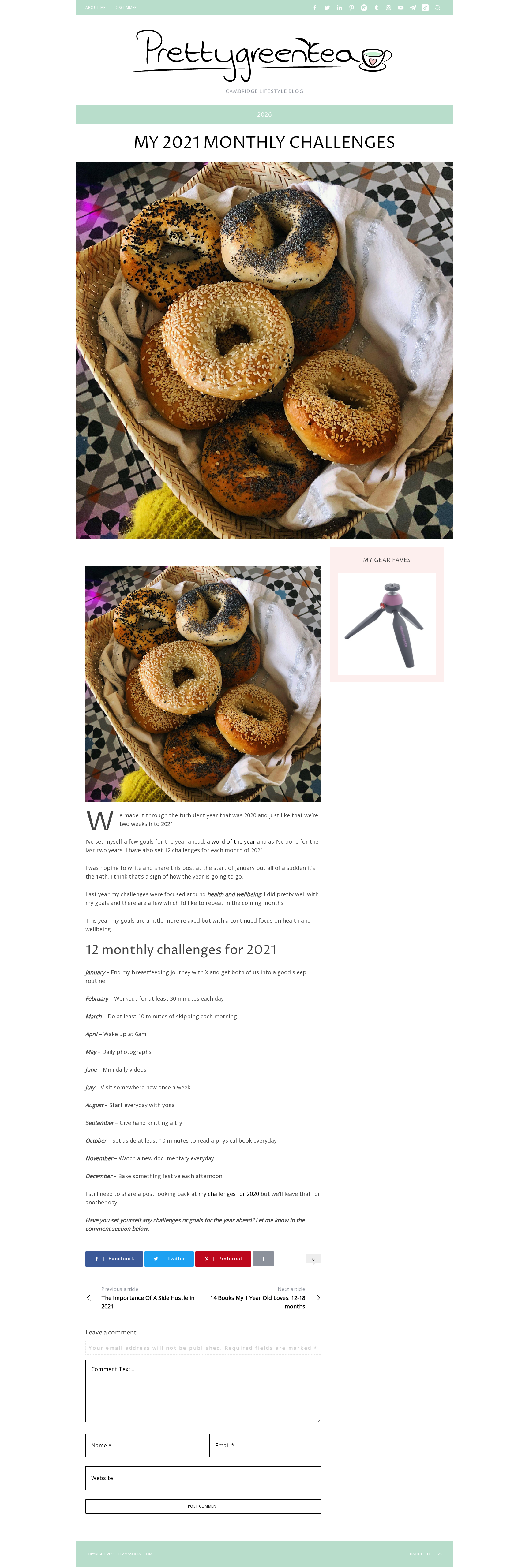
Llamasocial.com (135, 1554)
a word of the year (231, 841)
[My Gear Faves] (387, 624)
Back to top (422, 1554)
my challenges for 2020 (228, 1193)
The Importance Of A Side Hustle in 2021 (147, 1298)
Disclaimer (126, 7)
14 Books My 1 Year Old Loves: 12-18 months (257, 1298)
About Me (95, 7)
